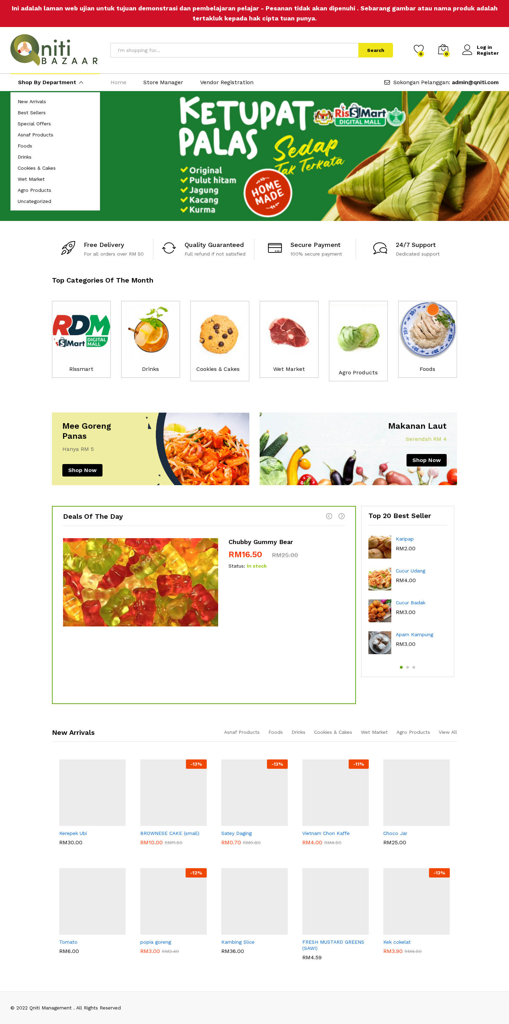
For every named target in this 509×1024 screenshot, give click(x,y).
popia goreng (155, 954)
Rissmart (81, 369)
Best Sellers (32, 112)
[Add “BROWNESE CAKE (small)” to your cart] (149, 822)
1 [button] (401, 667)
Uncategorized (34, 201)
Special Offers (34, 123)
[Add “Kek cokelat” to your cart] (393, 930)
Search (375, 50)
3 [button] (413, 667)
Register (488, 53)
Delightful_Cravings (406, 832)
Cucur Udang (410, 570)
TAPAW (147, 832)
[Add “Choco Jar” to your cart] (393, 822)
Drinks (25, 157)
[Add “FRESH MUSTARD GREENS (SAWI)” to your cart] (312, 930)
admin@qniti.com (475, 82)
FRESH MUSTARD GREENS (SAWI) (333, 957)
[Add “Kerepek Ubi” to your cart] (68, 822)
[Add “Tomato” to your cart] (68, 930)
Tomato (68, 954)
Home (118, 82)
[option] (254, 156)
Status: (237, 566)
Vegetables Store (322, 941)
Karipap (405, 539)
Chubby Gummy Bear (261, 541)
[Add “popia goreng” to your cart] (149, 930)
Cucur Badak (410, 602)
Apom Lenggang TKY (405, 941)
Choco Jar (395, 845)
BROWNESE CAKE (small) (169, 845)
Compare (116, 822)
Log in (484, 47)
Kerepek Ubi (73, 851)
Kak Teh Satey (236, 832)
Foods (25, 146)
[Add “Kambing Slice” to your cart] (230, 930)
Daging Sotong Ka (242, 941)
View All (448, 732)
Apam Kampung (414, 634)
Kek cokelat (397, 954)
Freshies (69, 941)
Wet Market (31, 179)
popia (146, 941)
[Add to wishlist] (100, 822)
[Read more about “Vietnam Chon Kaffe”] (312, 822)
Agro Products (34, 190)
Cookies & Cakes (37, 168)
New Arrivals (32, 101)
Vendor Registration (226, 82)
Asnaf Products (35, 134)
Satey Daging (236, 845)
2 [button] (407, 667)
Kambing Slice (237, 954)
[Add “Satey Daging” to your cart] (230, 822)
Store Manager (163, 82)
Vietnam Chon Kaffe (326, 851)
